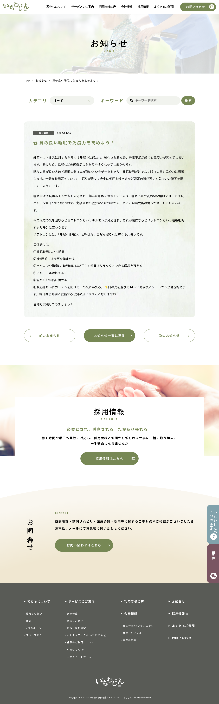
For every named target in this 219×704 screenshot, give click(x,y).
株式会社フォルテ (134, 633)
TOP (27, 80)
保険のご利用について (80, 642)
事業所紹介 (129, 640)
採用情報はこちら (110, 458)
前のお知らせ (49, 335)
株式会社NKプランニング (138, 625)
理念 (28, 620)
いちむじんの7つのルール (213, 521)
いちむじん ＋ (75, 649)
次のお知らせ (169, 335)
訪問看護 (72, 613)
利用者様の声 (107, 6)
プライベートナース (79, 656)
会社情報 (126, 6)
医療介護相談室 (76, 628)
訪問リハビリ (75, 620)
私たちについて (56, 6)
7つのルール (33, 628)
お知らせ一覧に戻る (109, 335)
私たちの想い (34, 613)
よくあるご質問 (164, 6)
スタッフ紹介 (34, 635)
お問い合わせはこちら (84, 545)
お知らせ (41, 80)
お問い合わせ (195, 6)
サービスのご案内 (82, 6)
